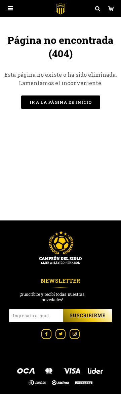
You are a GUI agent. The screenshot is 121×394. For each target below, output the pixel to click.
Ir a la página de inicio (61, 102)
